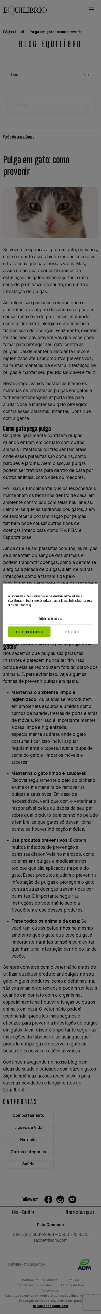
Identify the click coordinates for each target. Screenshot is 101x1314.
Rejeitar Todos (71, 631)
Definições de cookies (50, 618)
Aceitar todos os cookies (29, 631)
